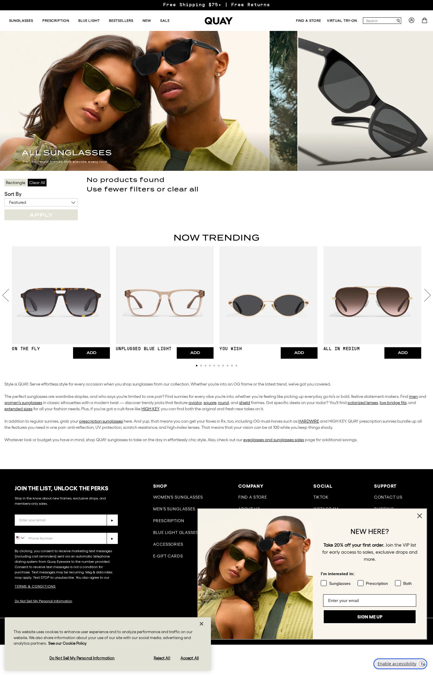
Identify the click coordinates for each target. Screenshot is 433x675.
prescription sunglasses (101, 421)
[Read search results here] (398, 20)
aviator (195, 402)
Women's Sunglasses (178, 497)
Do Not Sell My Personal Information (43, 601)
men (413, 396)
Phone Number (32, 528)
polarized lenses (363, 402)
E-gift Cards (168, 556)
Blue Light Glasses (175, 532)
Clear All (37, 182)
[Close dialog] (419, 516)
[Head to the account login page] (411, 22)
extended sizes (18, 408)
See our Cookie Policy (67, 643)
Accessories (168, 544)
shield (244, 402)
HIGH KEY (150, 408)
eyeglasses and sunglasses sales (273, 439)
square (210, 402)
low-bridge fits (393, 402)
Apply (41, 215)
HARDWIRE (308, 421)
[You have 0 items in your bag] (425, 22)
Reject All (162, 658)
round (223, 402)
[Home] (219, 20)
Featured (17, 202)
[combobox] (379, 20)
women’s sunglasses (23, 402)
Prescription (168, 520)
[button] (196, 365)
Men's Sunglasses (174, 509)
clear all (183, 189)
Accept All (190, 658)
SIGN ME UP (369, 616)
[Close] (201, 623)
